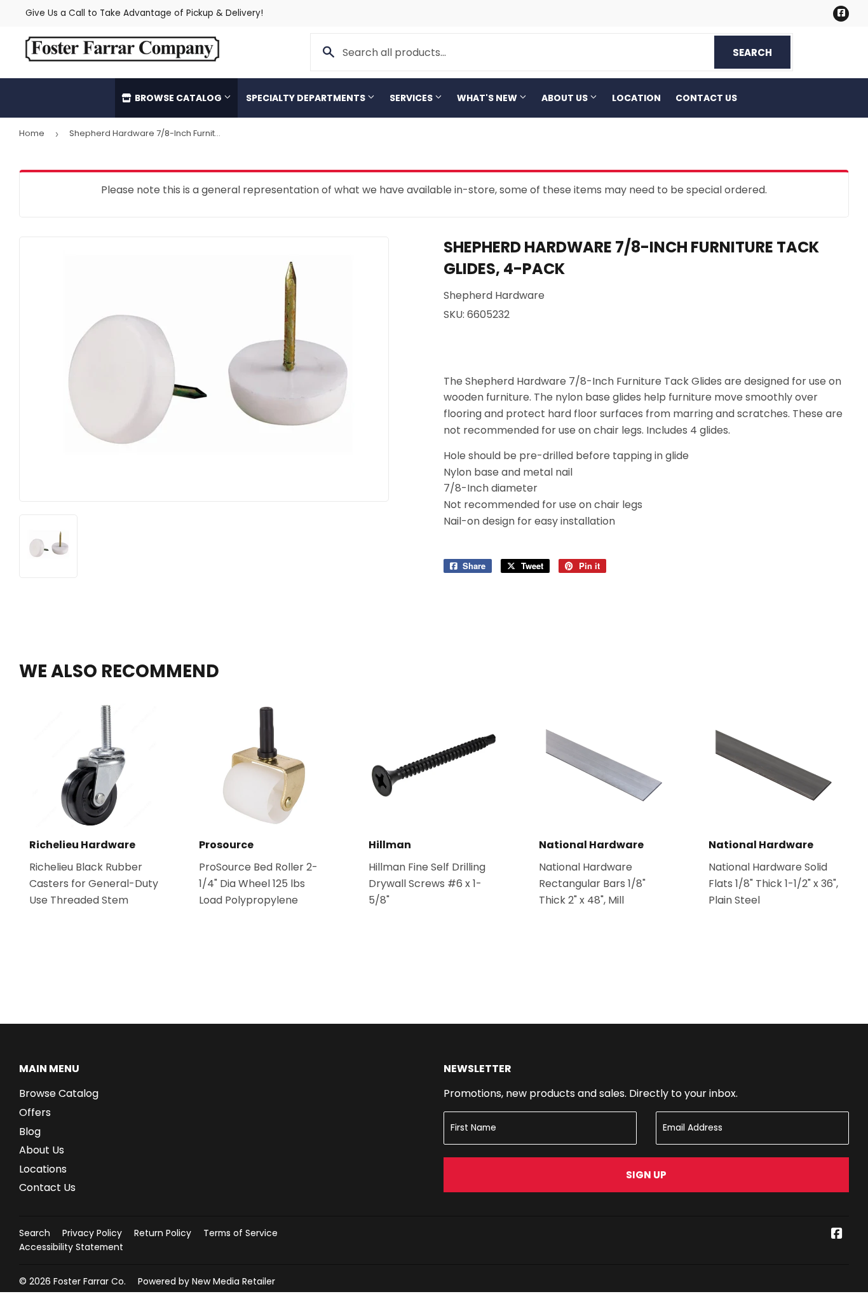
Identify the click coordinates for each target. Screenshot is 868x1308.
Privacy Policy (92, 1233)
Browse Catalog (178, 98)
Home (31, 133)
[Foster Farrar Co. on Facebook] (837, 1234)
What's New (488, 98)
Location (636, 98)
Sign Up (646, 1174)
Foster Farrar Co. (89, 1281)
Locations (43, 1169)
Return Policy (162, 1233)
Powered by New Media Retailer (206, 1281)
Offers (35, 1112)
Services (412, 98)
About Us (565, 98)
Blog (30, 1131)
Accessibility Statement (71, 1247)
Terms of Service (240, 1233)
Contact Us (706, 98)
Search (761, 52)
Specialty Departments (306, 98)
